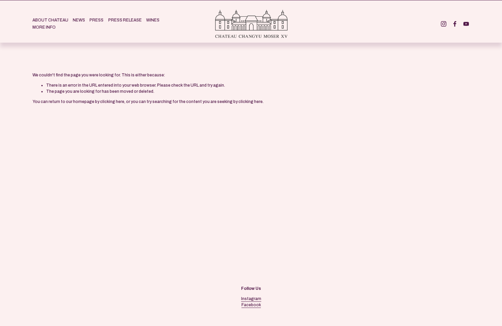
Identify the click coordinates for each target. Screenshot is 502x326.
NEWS (79, 20)
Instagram (251, 298)
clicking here (112, 101)
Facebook (251, 304)
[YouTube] (466, 23)
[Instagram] (443, 23)
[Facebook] (454, 23)
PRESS (96, 20)
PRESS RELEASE (125, 20)
